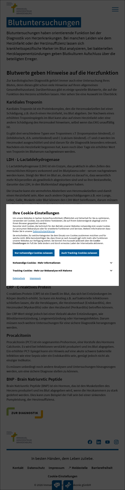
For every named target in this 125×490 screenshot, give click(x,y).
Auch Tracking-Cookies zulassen (79, 252)
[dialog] (62, 245)
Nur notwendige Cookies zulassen (34, 252)
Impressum (35, 278)
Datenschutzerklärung (44, 231)
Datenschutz (19, 278)
